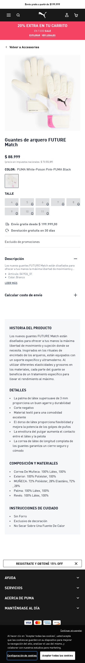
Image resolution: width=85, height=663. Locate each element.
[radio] (12, 181)
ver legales (49, 35)
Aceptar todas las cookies (57, 655)
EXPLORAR (34, 35)
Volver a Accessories (24, 47)
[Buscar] (18, 15)
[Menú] (9, 15)
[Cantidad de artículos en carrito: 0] (76, 15)
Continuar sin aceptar (71, 630)
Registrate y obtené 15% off (39, 563)
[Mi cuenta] (67, 15)
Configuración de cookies (22, 655)
